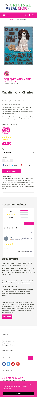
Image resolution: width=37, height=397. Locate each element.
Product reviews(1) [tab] (10, 228)
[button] (27, 251)
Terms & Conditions (8, 341)
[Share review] (32, 238)
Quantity (4, 157)
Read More (7, 316)
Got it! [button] (19, 393)
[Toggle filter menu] (31, 232)
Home (11, 19)
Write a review (29, 223)
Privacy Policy (6, 343)
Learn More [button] (7, 389)
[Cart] (33, 15)
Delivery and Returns (8, 345)
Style (3, 149)
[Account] (29, 15)
